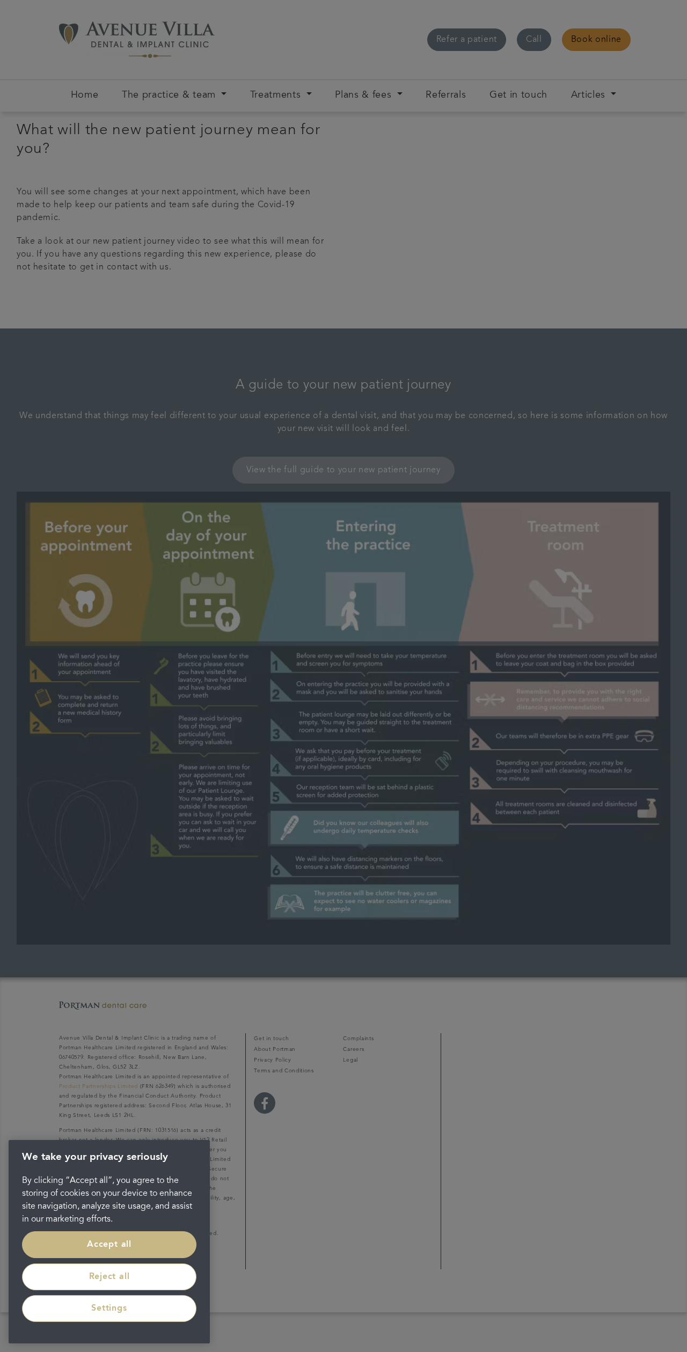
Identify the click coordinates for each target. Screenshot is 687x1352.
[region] (109, 1241)
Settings (109, 1308)
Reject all (109, 1277)
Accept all (109, 1244)
